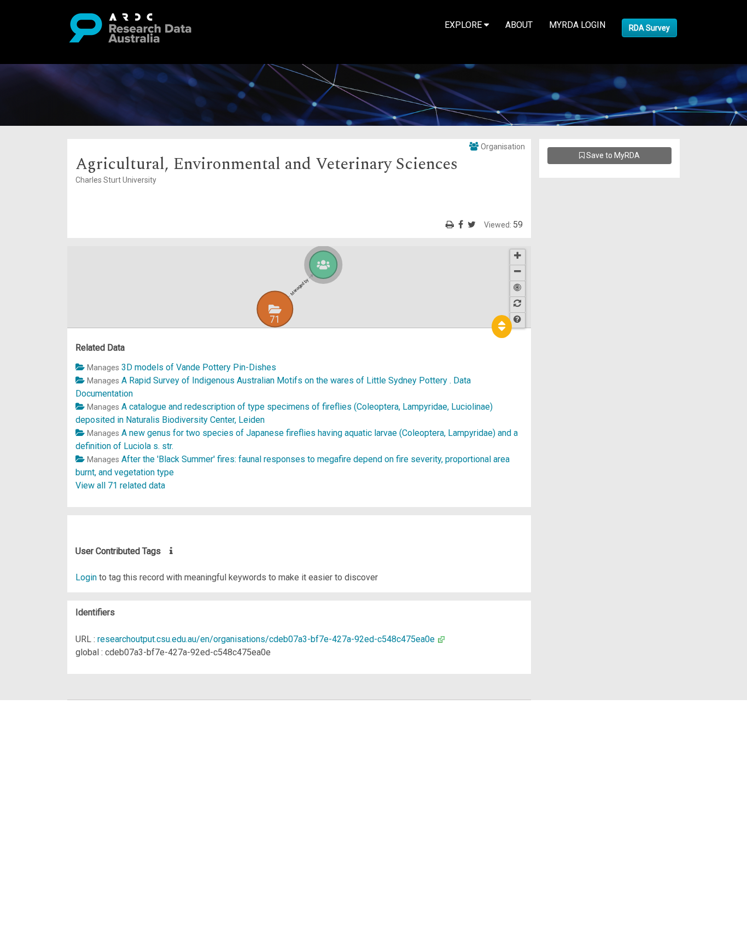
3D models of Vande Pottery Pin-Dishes (198, 367)
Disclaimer (54, 746)
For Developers (64, 759)
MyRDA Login (577, 25)
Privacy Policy (61, 818)
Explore (464, 25)
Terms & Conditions (71, 805)
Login (86, 577)
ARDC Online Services (76, 772)
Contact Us (54, 732)
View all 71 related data (120, 485)
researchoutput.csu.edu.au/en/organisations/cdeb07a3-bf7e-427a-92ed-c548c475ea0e (266, 639)
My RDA (49, 719)
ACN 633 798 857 (34, 851)
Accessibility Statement (79, 831)
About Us (51, 706)
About (519, 25)
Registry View (60, 785)
